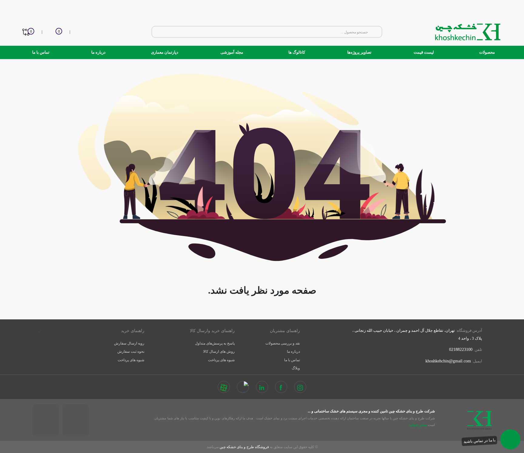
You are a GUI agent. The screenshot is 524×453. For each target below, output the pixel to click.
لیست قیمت (424, 52)
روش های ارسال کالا (219, 351)
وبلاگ (296, 368)
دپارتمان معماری (164, 52)
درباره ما (98, 52)
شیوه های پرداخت (221, 360)
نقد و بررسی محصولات (282, 343)
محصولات (486, 52)
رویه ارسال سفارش (129, 343)
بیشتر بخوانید (417, 425)
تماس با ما (40, 52)
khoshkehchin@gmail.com (448, 361)
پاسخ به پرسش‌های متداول (215, 343)
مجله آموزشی (231, 52)
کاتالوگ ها (296, 52)
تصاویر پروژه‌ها (359, 52)
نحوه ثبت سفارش (130, 351)
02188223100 (460, 349)
